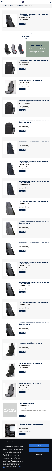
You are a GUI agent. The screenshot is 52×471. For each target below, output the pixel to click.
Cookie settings (39, 454)
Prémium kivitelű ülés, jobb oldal (31, 80)
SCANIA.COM (27, 1)
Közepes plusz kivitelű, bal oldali (31, 424)
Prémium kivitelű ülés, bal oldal (30, 343)
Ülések (11, 5)
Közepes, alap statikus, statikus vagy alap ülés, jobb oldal (34, 121)
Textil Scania (35, 45)
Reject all (39, 449)
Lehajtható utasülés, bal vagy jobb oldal (34, 60)
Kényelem (4, 5)
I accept (39, 445)
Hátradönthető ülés (26, 403)
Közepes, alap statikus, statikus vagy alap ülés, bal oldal (34, 101)
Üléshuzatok (19, 5)
